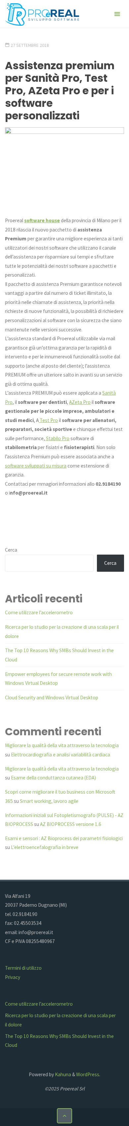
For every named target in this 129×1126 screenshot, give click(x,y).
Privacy (12, 977)
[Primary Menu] (117, 14)
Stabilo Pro (57, 438)
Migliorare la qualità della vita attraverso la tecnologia (62, 745)
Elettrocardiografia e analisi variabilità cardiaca (60, 754)
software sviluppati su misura (35, 466)
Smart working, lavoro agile (49, 801)
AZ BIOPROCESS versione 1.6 (70, 824)
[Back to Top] (64, 1115)
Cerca (11, 550)
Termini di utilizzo (23, 968)
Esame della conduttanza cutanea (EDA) (53, 778)
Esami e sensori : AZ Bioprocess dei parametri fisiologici (64, 838)
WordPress (87, 1074)
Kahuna (62, 1074)
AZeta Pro (80, 402)
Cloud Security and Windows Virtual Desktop (51, 697)
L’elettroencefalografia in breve (44, 847)
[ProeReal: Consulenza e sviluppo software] (42, 14)
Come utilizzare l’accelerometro (39, 612)
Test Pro (48, 420)
